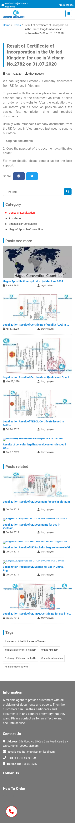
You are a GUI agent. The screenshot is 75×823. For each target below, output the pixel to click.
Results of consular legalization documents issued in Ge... (35, 446)
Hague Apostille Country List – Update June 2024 (33, 281)
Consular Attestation (52, 658)
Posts (17, 25)
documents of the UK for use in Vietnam (25, 641)
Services (8, 801)
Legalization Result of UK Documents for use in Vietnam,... (31, 526)
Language (68, 5)
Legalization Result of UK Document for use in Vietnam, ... (36, 503)
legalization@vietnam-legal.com (16, 5)
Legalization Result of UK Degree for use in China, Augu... (33, 568)
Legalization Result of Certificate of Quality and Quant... (37, 377)
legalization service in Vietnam (20, 650)
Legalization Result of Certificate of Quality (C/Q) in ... (36, 324)
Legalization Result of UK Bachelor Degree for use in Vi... (37, 547)
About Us (8, 795)
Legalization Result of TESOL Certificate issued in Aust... (33, 423)
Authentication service (16, 666)
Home (6, 25)
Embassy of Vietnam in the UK (20, 658)
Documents (10, 807)
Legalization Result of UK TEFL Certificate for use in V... (37, 613)
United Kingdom (49, 650)
